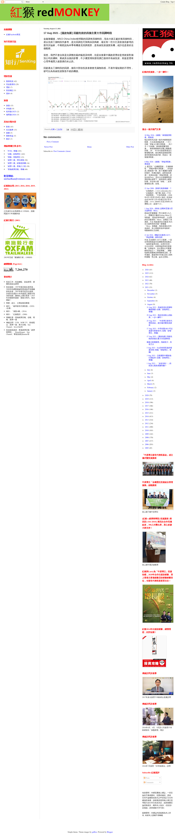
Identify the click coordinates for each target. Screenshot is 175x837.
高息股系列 (10, 84)
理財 (8, 87)
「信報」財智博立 (13, 154)
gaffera (94, 832)
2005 (147, 448)
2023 (147, 280)
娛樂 (8, 133)
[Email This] (72, 129)
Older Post (130, 147)
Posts (147, 778)
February (150, 387)
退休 (8, 93)
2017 (147, 406)
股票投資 (9, 81)
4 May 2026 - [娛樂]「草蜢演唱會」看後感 (158, 162)
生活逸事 (9, 129)
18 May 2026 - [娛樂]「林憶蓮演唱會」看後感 (158, 136)
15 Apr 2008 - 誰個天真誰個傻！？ (158, 188)
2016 (147, 409)
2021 (147, 287)
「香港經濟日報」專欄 (15, 169)
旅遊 (8, 105)
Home (89, 147)
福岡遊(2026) (11, 114)
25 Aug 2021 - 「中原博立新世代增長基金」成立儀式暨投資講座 (159, 322)
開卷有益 (9, 136)
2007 (147, 441)
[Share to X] (77, 129)
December (151, 290)
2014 (147, 416)
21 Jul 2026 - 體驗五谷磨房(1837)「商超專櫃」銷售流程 (157, 236)
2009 (147, 434)
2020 (147, 395)
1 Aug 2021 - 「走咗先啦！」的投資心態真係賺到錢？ (159, 364)
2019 (147, 399)
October (150, 297)
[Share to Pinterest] (81, 129)
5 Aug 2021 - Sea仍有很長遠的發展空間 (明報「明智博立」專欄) (159, 349)
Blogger (110, 832)
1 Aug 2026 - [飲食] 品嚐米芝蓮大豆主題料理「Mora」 (159, 209)
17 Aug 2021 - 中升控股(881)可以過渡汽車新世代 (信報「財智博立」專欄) (160, 330)
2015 (147, 413)
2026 (147, 269)
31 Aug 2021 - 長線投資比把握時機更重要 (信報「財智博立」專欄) (159, 309)
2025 (147, 273)
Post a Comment (53, 141)
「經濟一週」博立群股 (15, 160)
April (149, 380)
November (151, 294)
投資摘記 (9, 90)
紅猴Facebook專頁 (13, 34)
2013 (147, 420)
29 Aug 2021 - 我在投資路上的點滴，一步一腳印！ (159, 316)
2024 (147, 276)
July (149, 370)
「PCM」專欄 (11, 151)
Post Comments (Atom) (62, 151)
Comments (149, 782)
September (151, 300)
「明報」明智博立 (13, 157)
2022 (147, 283)
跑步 (8, 139)
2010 (147, 430)
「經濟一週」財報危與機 (16, 163)
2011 (147, 427)
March (149, 384)
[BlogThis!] (74, 129)
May (149, 377)
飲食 (8, 126)
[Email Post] (67, 129)
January (150, 391)
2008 (147, 437)
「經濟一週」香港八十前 (16, 166)
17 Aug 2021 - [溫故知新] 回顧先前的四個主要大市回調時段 (159, 337)
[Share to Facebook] (79, 129)
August (150, 304)
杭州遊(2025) (11, 111)
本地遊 (9, 108)
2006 (147, 444)
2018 (147, 402)
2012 (147, 423)
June (149, 373)
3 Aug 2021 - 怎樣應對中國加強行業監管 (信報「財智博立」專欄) (159, 357)
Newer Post (48, 147)
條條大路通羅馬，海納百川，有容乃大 (159, 343)
